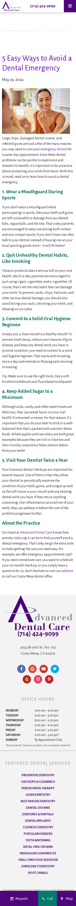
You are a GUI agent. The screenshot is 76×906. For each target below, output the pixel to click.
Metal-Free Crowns (38, 846)
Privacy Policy (51, 890)
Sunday (12, 739)
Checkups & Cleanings (38, 781)
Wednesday (15, 720)
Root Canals (38, 872)
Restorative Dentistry (38, 801)
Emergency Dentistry (38, 866)
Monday (12, 710)
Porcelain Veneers (38, 833)
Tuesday (12, 715)
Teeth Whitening (38, 840)
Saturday (13, 735)
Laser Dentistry (38, 794)
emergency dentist (54, 149)
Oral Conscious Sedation (38, 859)
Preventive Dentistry (38, 775)
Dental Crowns (38, 807)
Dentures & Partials (38, 814)
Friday (11, 730)
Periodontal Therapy (38, 788)
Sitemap (38, 890)
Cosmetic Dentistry (38, 827)
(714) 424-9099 (42, 6)
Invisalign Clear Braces (38, 853)
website (67, 571)
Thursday (13, 725)
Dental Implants (38, 820)
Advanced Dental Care (36, 532)
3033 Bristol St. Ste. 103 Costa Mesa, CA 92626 (38, 650)
